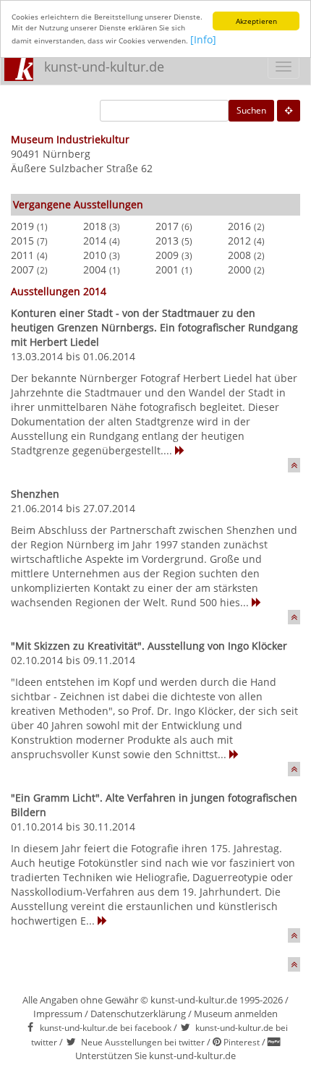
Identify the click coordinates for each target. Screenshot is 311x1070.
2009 (167, 255)
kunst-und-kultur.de (104, 66)
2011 (22, 255)
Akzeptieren (256, 21)
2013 (167, 240)
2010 (94, 255)
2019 (22, 226)
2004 (94, 269)
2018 (94, 226)
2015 (22, 240)
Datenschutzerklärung (138, 1013)
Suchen (251, 110)
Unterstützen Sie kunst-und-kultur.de (155, 1055)
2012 (239, 240)
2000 (239, 269)
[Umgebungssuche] (288, 111)
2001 (167, 269)
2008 (239, 255)
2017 (167, 226)
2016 (239, 226)
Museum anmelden (236, 1013)
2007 (22, 269)
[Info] (203, 39)
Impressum (57, 1013)
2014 (94, 240)
